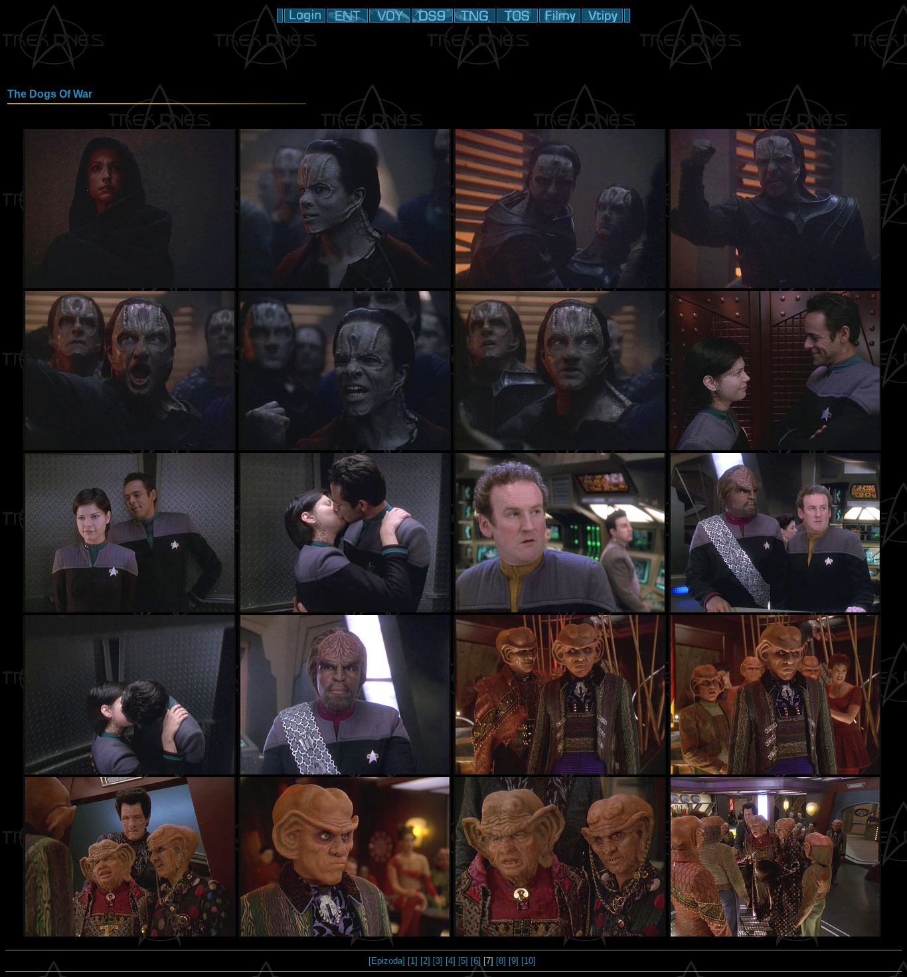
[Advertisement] (453, 56)
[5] (463, 961)
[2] (425, 961)
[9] (514, 961)
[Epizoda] (387, 961)
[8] (501, 961)
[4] (450, 961)
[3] (438, 961)
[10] (528, 961)
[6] (476, 961)
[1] (413, 961)
